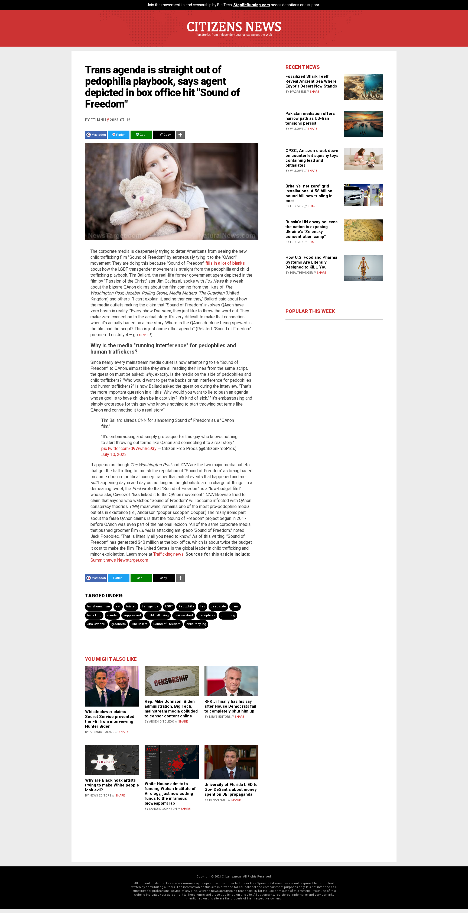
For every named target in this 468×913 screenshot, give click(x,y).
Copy (167, 135)
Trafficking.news (168, 554)
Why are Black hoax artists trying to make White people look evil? (112, 785)
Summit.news (103, 560)
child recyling (196, 624)
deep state (218, 606)
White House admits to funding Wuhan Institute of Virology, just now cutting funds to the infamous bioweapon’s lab (170, 793)
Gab (142, 135)
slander (112, 615)
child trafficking (158, 615)
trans (235, 606)
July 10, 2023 (114, 454)
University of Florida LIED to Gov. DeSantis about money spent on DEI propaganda (231, 789)
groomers (118, 624)
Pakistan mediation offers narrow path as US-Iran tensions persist (310, 118)
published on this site (236, 894)
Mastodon (99, 135)
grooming (228, 615)
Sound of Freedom (167, 624)
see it (144, 334)
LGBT (169, 606)
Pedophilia (186, 606)
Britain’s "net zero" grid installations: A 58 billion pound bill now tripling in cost (309, 193)
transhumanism (98, 606)
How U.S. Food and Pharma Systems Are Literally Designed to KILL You (311, 262)
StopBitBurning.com (251, 5)
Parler (120, 135)
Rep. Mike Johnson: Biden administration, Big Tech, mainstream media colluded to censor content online (171, 708)
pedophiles (207, 615)
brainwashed (183, 615)
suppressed (132, 615)
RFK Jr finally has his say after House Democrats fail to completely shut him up (230, 706)
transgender (151, 606)
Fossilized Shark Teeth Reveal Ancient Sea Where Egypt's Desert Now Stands (311, 81)
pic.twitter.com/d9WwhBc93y (129, 448)
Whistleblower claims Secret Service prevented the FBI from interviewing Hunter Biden (109, 719)
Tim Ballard (139, 624)
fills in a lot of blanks (225, 263)
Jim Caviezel (96, 624)
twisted (131, 606)
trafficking (94, 615)
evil (118, 606)
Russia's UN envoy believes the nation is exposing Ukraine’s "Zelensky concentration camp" (311, 229)
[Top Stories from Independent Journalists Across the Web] (234, 39)
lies (202, 606)
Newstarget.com (132, 560)
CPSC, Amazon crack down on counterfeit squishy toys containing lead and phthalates (311, 158)
